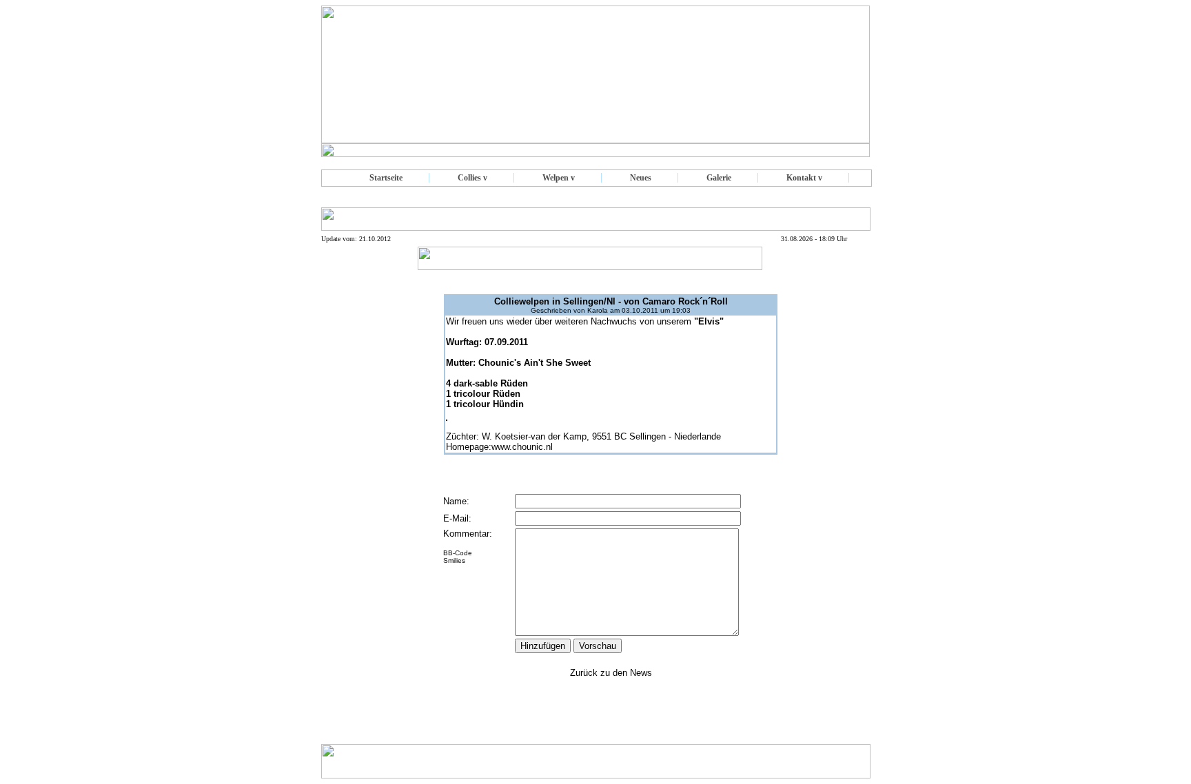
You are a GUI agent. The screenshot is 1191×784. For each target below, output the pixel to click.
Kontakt (801, 178)
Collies (469, 178)
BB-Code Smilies (457, 556)
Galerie (718, 178)
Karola (597, 310)
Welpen (555, 178)
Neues (640, 178)
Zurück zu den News (611, 673)
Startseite (386, 178)
